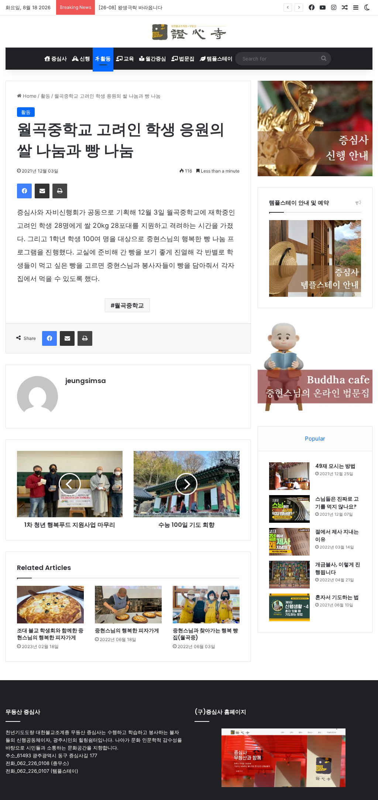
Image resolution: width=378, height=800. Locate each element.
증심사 (58, 58)
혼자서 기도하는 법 (337, 597)
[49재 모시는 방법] (289, 476)
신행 (84, 58)
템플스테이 (219, 58)
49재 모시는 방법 (335, 466)
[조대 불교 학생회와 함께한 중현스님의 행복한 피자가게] (50, 604)
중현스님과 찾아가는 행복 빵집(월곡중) (205, 634)
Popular (315, 438)
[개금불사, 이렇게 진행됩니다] (289, 574)
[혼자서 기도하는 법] (289, 607)
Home (29, 96)
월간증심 (155, 58)
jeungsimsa (85, 380)
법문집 (186, 58)
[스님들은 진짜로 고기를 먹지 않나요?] (289, 509)
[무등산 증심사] (189, 31)
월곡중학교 (129, 305)
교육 (128, 58)
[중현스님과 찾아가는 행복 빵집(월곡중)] (206, 604)
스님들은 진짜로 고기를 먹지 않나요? (337, 502)
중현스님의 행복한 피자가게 (127, 630)
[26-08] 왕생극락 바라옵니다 (130, 7)
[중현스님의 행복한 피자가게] (128, 604)
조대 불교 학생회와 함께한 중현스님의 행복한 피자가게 (50, 634)
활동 (105, 58)
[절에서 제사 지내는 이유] (289, 542)
